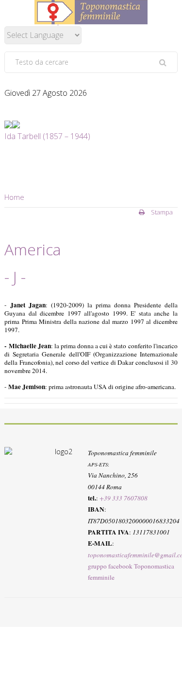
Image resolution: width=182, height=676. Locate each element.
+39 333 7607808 (123, 498)
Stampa (161, 212)
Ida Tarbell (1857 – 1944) (47, 136)
